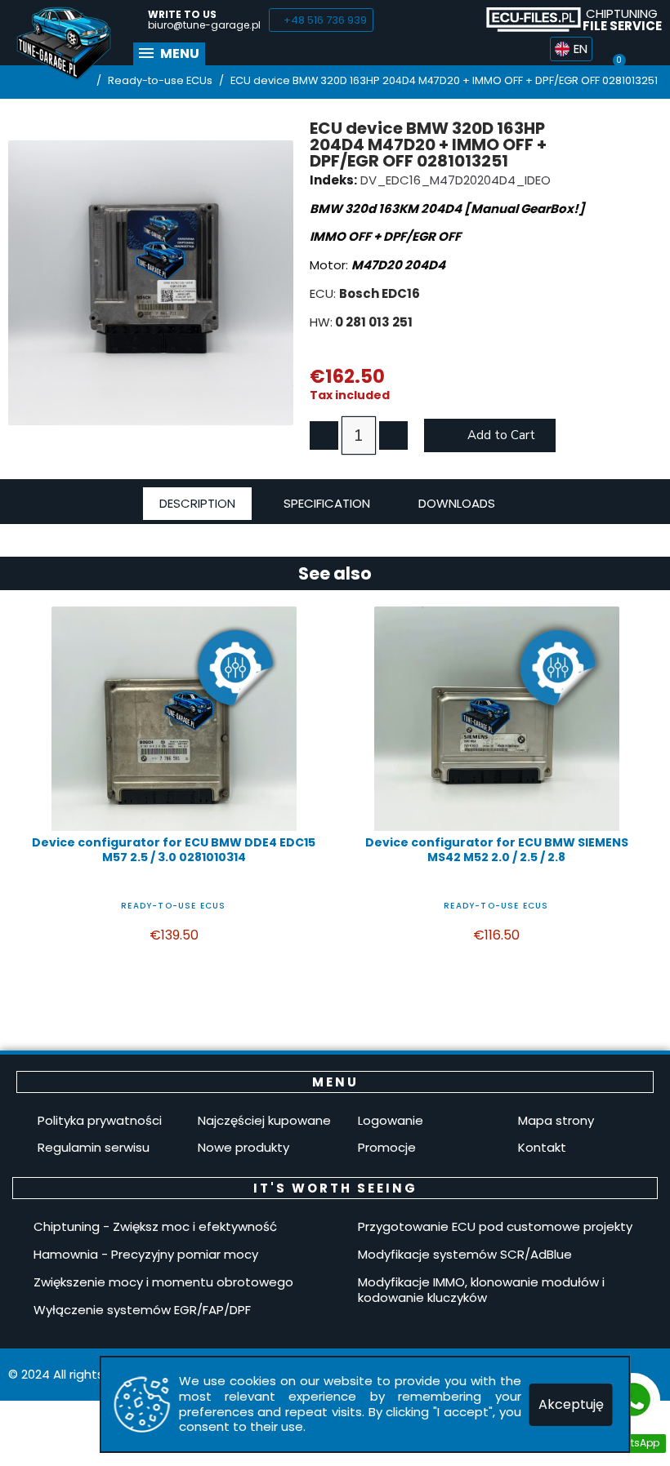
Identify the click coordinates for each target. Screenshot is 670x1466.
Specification (327, 503)
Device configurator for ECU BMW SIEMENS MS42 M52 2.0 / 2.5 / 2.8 (496, 849)
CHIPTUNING (622, 19)
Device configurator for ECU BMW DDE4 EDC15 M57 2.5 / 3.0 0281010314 (173, 849)
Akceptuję (571, 1404)
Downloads (456, 503)
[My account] (648, 49)
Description (197, 503)
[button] (321, 20)
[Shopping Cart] (618, 49)
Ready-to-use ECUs (173, 906)
